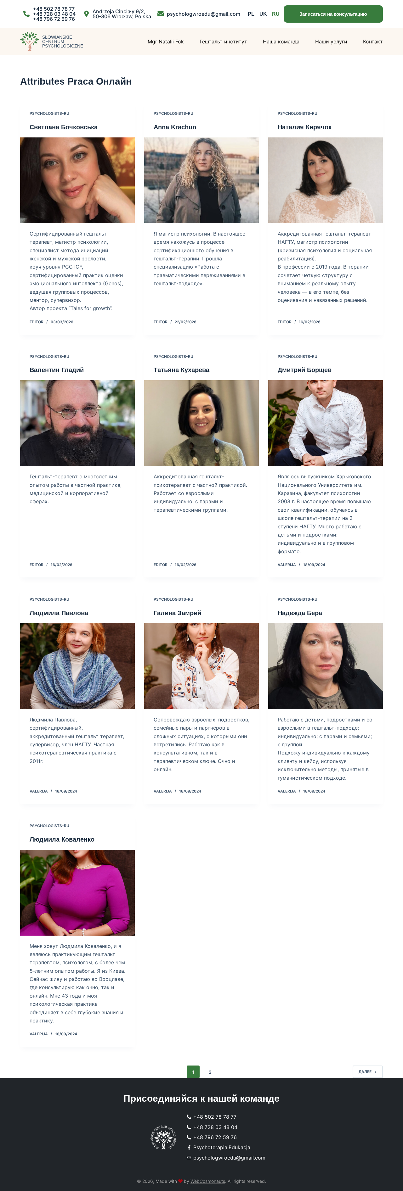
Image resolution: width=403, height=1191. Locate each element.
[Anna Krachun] (201, 180)
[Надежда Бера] (325, 666)
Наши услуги (331, 41)
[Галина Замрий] (201, 666)
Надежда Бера (300, 612)
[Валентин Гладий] (77, 423)
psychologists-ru (49, 113)
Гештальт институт (223, 41)
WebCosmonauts (207, 1181)
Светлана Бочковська (64, 127)
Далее (365, 1071)
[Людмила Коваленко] (77, 893)
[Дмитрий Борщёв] (325, 423)
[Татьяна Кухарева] (201, 423)
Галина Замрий (177, 612)
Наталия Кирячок (305, 127)
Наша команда (281, 41)
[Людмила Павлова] (77, 666)
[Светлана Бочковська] (77, 180)
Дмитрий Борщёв (305, 369)
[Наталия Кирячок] (325, 180)
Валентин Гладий (57, 369)
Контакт (373, 41)
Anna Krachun (175, 127)
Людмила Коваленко (62, 839)
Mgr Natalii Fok (166, 41)
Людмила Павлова (59, 612)
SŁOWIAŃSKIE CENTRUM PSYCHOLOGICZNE (62, 41)
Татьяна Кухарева (181, 369)
